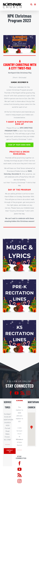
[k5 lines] (19, 321)
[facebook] (11, 393)
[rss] (22, 393)
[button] (32, 427)
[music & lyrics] (19, 240)
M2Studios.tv (19, 439)
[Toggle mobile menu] (35, 4)
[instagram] (28, 393)
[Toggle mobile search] (31, 4)
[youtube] (17, 393)
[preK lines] (19, 280)
